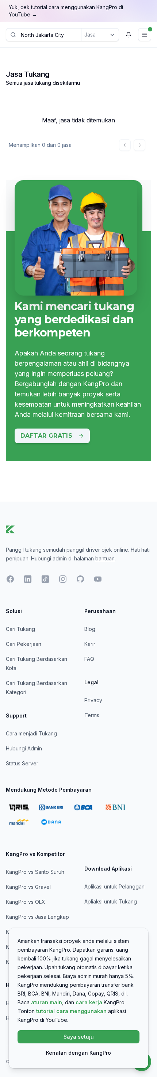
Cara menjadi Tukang (31, 733)
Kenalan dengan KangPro (78, 1053)
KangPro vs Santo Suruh (35, 872)
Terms (91, 715)
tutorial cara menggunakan (71, 1011)
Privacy (93, 700)
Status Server (22, 763)
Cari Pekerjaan (23, 644)
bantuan (105, 558)
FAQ (89, 659)
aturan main (46, 1002)
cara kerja (89, 1002)
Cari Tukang (20, 629)
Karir (89, 644)
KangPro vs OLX (25, 902)
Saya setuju (79, 1037)
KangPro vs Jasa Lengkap (37, 917)
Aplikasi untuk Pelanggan (114, 886)
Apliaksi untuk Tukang (110, 901)
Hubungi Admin (24, 748)
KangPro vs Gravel (28, 887)
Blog (89, 629)
